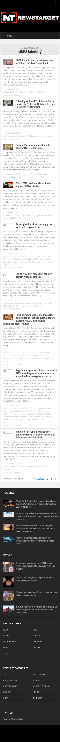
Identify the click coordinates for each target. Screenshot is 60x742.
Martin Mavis (16, 177)
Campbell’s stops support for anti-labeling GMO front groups (33, 146)
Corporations (10, 136)
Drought (24, 411)
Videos (6, 636)
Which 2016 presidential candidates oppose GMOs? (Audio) (33, 185)
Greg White (15, 309)
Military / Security (41, 686)
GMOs (36, 259)
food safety (14, 92)
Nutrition (24, 306)
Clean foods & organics (14, 256)
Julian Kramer (16, 364)
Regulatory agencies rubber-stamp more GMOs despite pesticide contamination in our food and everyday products (36, 373)
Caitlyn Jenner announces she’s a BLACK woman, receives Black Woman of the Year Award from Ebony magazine (35, 566)
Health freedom (26, 417)
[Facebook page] (30, 731)
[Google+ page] (35, 731)
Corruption (20, 136)
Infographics (9, 641)
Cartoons (37, 641)
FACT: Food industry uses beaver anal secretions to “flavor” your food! (35, 62)
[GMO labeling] (30, 17)
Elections (27, 215)
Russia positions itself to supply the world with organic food (34, 226)
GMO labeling (25, 92)
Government (45, 259)
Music (6, 647)
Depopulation (14, 411)
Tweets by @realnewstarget (13, 719)
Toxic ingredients (44, 92)
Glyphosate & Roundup (12, 259)
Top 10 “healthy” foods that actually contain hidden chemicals (34, 275)
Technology (39, 680)
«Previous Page (38, 479)
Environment (41, 256)
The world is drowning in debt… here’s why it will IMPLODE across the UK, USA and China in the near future (35, 541)
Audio (27, 174)
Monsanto (41, 136)
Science (49, 136)
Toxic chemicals (33, 420)
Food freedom (8, 414)
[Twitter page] (26, 731)
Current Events (16, 215)
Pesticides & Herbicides (43, 358)
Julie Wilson (16, 268)
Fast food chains (40, 303)
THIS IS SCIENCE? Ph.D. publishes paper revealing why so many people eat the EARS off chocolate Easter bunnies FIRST (37, 610)
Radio (6, 630)
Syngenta (6, 361)
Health (34, 92)
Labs (35, 630)
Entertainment (10, 686)
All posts (37, 698)
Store (6, 653)
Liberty (36, 692)
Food (7, 92)
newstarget (15, 139)
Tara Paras (15, 95)
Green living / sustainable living (15, 262)
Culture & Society (42, 353)
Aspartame (9, 303)
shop (5, 698)
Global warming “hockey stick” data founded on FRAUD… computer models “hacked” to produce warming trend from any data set (37, 516)
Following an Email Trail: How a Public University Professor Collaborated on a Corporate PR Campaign (35, 104)
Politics (51, 215)
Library (36, 647)
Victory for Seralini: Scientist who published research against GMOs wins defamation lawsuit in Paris (35, 434)
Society (7, 674)
